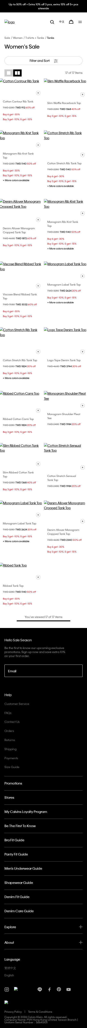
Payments (11, 758)
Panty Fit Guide (16, 854)
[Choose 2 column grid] (17, 73)
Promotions (13, 783)
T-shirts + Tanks (34, 37)
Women (18, 37)
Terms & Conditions (40, 1011)
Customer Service (16, 704)
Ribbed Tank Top (13, 585)
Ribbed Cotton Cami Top (18, 419)
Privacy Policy (13, 1011)
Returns (9, 740)
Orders (9, 731)
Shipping (10, 749)
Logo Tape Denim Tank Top (64, 360)
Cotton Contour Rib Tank (18, 101)
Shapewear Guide (18, 882)
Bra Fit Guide (14, 840)
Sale (7, 37)
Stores (9, 797)
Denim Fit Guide (16, 897)
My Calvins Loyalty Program (25, 811)
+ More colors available (16, 180)
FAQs (7, 713)
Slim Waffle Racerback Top (64, 103)
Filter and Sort (40, 61)
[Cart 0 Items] (71, 22)
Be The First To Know (20, 826)
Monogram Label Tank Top (64, 284)
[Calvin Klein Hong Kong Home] (9, 22)
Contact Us (12, 722)
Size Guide (11, 767)
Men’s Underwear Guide (23, 868)
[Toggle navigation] (80, 22)
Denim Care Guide (19, 911)
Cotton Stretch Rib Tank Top (64, 163)
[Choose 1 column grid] (8, 73)
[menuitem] (61, 22)
